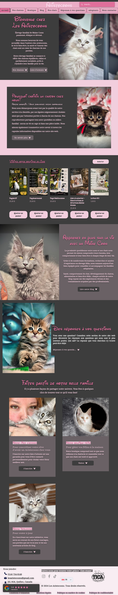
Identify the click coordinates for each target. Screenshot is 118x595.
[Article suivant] (112, 181)
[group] (59, 193)
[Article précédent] (6, 181)
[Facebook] (49, 576)
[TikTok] (55, 576)
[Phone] (5, 573)
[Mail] (5, 578)
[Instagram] (43, 576)
